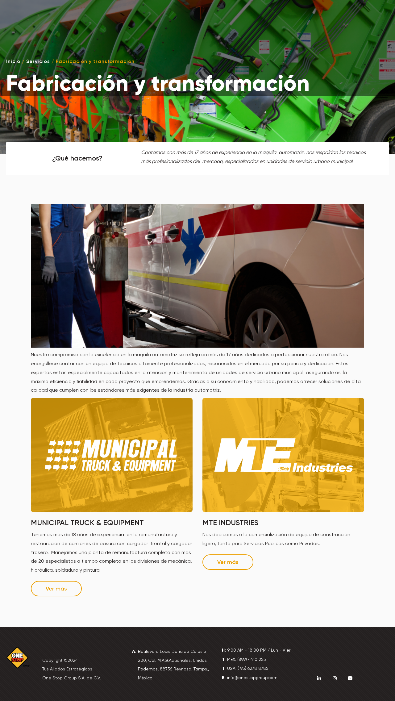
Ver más (56, 588)
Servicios (38, 61)
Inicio (13, 61)
